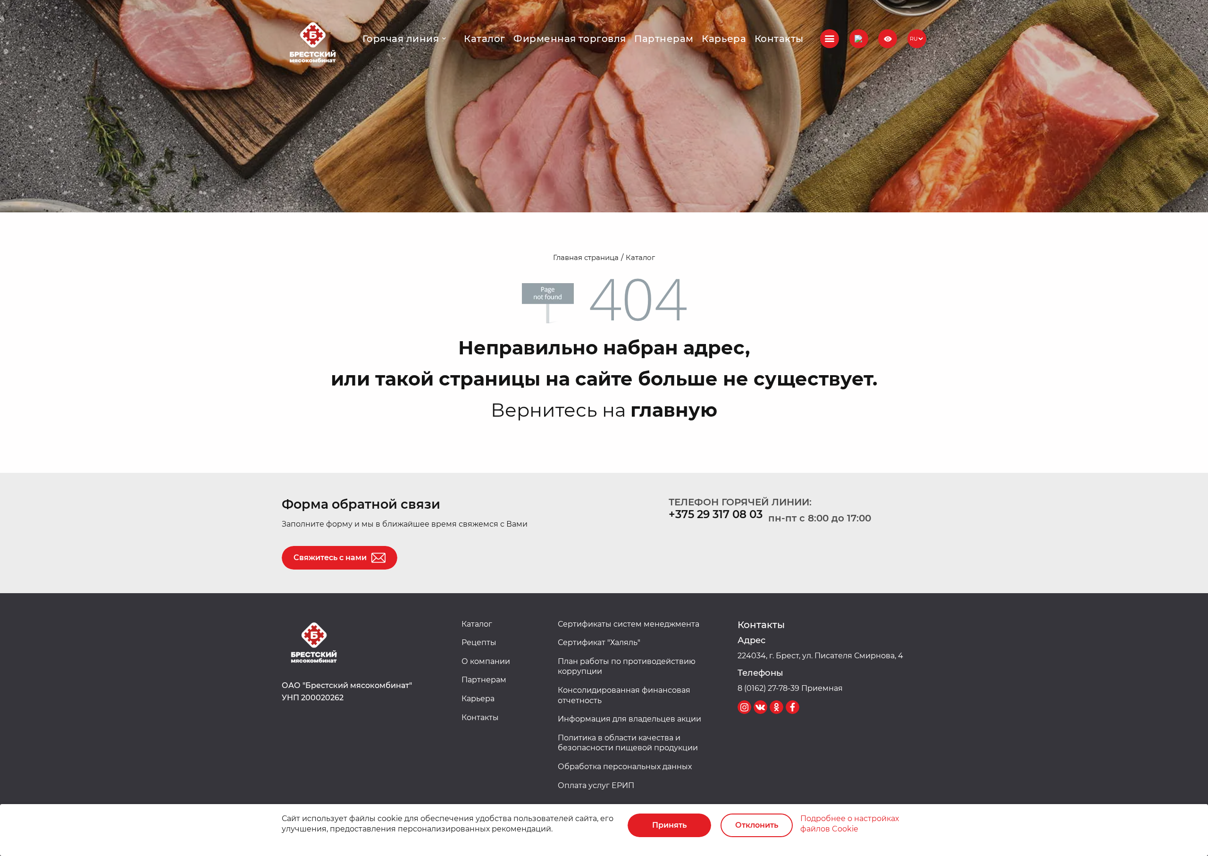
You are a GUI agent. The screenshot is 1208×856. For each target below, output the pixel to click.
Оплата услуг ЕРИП (596, 785)
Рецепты (478, 642)
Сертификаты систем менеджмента (628, 624)
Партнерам (663, 38)
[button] (858, 38)
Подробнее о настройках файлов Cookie (849, 823)
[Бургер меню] (829, 38)
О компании (485, 661)
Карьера (724, 38)
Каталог (484, 38)
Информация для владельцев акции (629, 718)
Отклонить (756, 825)
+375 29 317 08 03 (716, 514)
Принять (669, 825)
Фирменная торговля (569, 38)
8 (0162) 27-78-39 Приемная (790, 688)
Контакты (779, 38)
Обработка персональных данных (625, 766)
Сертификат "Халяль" (599, 642)
